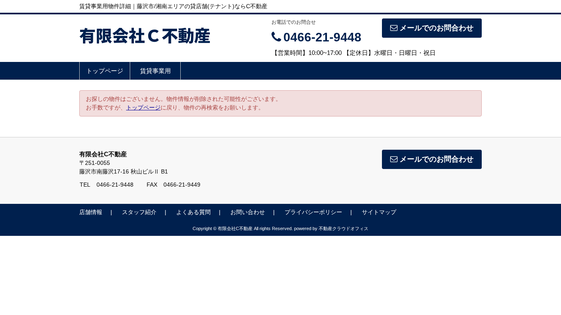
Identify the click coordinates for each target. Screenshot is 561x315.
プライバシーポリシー (313, 212)
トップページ (104, 70)
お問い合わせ (247, 212)
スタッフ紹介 (139, 212)
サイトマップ (379, 212)
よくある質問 (193, 212)
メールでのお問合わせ (437, 28)
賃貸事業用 (155, 70)
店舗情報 (90, 212)
